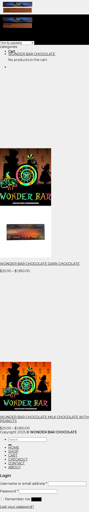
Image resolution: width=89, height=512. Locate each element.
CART (13, 455)
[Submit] (10, 444)
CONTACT (16, 463)
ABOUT (14, 467)
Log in (36, 499)
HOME (13, 448)
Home (5, 20)
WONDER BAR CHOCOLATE (31, 54)
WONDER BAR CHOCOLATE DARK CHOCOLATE (40, 264)
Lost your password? (17, 507)
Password (9, 491)
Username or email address (23, 484)
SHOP (13, 452)
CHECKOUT (18, 459)
